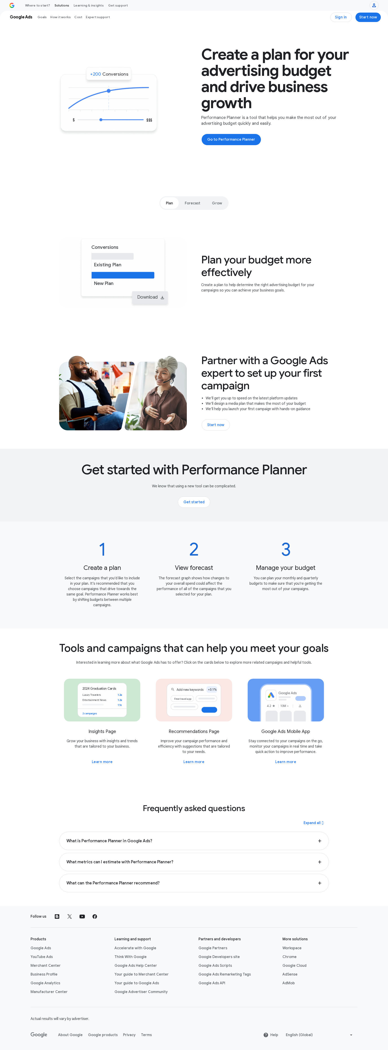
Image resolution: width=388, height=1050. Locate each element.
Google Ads (41, 948)
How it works (60, 17)
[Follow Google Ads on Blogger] (57, 916)
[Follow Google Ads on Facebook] (94, 916)
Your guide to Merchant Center (142, 974)
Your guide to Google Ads (137, 983)
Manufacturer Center (49, 992)
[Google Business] (12, 5)
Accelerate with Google (135, 948)
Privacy (129, 1035)
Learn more (102, 762)
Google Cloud (294, 965)
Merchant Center (46, 965)
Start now (368, 17)
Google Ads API (211, 983)
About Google (70, 1035)
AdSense (290, 974)
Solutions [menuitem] (62, 5)
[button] (194, 841)
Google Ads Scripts (215, 965)
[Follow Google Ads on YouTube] (82, 916)
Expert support (98, 17)
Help (274, 1035)
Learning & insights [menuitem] (89, 5)
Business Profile (44, 974)
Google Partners (212, 948)
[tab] (169, 203)
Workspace (292, 948)
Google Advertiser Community (141, 992)
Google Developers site (219, 957)
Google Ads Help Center (136, 965)
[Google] (39, 1035)
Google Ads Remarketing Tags (224, 974)
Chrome (289, 957)
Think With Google (131, 957)
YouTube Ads (42, 957)
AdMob (288, 983)
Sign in (341, 17)
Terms (146, 1035)
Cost (78, 17)
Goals (42, 17)
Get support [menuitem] (118, 5)
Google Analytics (45, 983)
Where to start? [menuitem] (37, 5)
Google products (103, 1035)
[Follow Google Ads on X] (69, 916)
